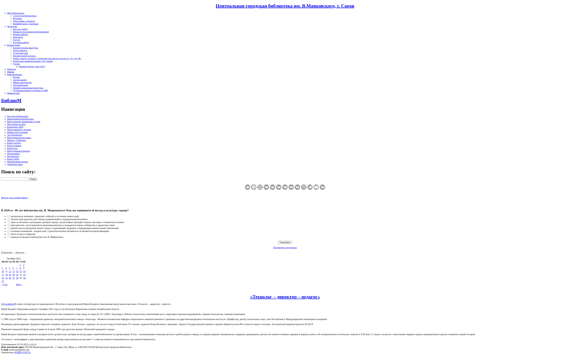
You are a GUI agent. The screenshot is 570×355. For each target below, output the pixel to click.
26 (10, 278)
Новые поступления (17, 132)
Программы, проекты (24, 21)
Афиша (10, 72)
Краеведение (13, 45)
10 (3, 271)
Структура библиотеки (24, 16)
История (17, 18)
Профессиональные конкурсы (28, 88)
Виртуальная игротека (18, 151)
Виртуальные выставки (19, 137)
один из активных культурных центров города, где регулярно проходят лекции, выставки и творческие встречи (67, 222)
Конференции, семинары (25, 24)
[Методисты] (303, 187)
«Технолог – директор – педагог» (285, 296)
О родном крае (20, 53)
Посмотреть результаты (285, 247)
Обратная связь (15, 164)
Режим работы (20, 34)
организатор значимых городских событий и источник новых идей (45, 216)
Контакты (18, 37)
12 (10, 271)
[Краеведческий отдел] (272, 187)
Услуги (16, 40)
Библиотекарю (14, 74)
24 (3, 278)
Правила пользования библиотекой (31, 32)
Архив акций (20, 80)
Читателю (12, 26)
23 (24, 274)
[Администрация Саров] (322, 187)
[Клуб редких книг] (291, 187)
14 (17, 271)
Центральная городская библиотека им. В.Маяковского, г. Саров (285, 5)
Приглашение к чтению (19, 129)
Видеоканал (13, 156)
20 (13, 274)
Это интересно (14, 135)
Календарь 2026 (15, 127)
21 (17, 274)
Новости (11, 69)
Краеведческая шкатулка (25, 48)
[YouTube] (316, 187)
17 (3, 274)
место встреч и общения (23, 234)
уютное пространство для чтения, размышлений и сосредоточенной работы (49, 219)
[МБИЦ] (266, 187)
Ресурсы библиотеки (17, 116)
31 (3, 281)
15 (21, 271)
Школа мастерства (22, 82)
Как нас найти (20, 29)
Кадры (16, 77)
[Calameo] (310, 187)
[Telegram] (253, 187)
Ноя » (19, 284)
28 (17, 278)
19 (10, 274)
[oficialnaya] (247, 187)
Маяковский (13, 93)
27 (13, 278)
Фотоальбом (13, 153)
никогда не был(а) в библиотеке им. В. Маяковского (37, 237)
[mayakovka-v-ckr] (278, 187)
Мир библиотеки (15, 13)
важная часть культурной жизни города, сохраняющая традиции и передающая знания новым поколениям (65, 228)
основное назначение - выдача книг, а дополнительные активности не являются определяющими (60, 231)
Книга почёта (14, 143)
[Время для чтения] (285, 187)
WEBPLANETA (22, 352)
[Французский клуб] (297, 187)
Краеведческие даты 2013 (32, 66)
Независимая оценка (17, 161)
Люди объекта (20, 50)
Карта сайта (13, 159)
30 (24, 278)
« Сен (4, 284)
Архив (16, 64)
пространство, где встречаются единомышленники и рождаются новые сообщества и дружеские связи (63, 225)
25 (6, 278)
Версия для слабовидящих (14, 197)
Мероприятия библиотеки (20, 119)
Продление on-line (16, 124)
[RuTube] (260, 187)
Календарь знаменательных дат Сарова (33, 61)
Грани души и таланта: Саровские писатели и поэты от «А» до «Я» (47, 58)
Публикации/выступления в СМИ (30, 90)
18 (6, 274)
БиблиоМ (11, 100)
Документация (20, 85)
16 (24, 271)
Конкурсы (12, 148)
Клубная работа (21, 42)
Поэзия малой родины (24, 56)
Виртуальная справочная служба (23, 121)
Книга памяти (14, 145)
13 (13, 271)
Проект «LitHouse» (16, 140)
